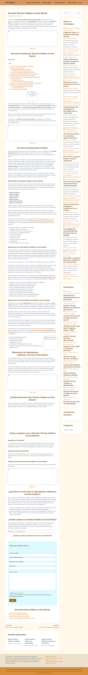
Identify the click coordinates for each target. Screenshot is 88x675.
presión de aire (67, 98)
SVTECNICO (10, 3)
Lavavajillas (66, 127)
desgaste (66, 220)
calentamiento (67, 274)
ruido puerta (74, 98)
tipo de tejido (72, 76)
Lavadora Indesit (68, 173)
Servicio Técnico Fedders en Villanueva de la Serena (22, 618)
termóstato (70, 53)
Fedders (9, 643)
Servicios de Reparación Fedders (17, 67)
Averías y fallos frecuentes (70, 38)
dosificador (73, 125)
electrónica (76, 148)
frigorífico (75, 96)
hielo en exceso (76, 49)
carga (69, 73)
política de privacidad (19, 593)
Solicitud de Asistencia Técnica (19, 87)
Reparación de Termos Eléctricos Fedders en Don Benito (23, 72)
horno (65, 196)
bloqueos (66, 148)
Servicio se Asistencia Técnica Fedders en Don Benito (22, 66)
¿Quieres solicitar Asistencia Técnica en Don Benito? (22, 86)
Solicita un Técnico (72, 2)
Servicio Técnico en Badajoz (33, 2)
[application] (52, 2)
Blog (80, 2)
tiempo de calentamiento (70, 198)
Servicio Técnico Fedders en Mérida (18, 613)
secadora (66, 76)
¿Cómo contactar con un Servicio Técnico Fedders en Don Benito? (25, 77)
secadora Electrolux (74, 276)
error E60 (73, 274)
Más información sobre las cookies (54, 658)
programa (73, 73)
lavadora (66, 150)
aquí (14, 466)
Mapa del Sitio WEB (50, 663)
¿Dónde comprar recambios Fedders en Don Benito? (21, 84)
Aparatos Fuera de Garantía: (17, 80)
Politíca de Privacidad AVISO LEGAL (54, 661)
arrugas (65, 73)
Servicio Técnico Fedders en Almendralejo (19, 616)
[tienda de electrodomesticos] (32, 531)
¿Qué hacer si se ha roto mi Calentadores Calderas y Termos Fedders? (26, 83)
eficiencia (71, 220)
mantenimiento (70, 196)
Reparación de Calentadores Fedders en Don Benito (22, 70)
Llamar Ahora (32, 48)
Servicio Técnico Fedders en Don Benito (19, 614)
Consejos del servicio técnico (71, 212)
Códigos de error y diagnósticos (71, 162)
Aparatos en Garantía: (16, 78)
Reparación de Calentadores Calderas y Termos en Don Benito (24, 73)
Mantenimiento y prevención (70, 237)
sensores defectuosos (69, 51)
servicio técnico (67, 100)
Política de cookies (50, 659)
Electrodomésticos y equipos (71, 65)
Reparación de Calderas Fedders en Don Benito (21, 69)
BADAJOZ (66, 247)
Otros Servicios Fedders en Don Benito (18, 89)
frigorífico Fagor (67, 49)
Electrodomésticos (46, 2)
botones (71, 148)
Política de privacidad (51, 656)
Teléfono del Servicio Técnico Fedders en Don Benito (22, 81)
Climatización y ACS (60, 2)
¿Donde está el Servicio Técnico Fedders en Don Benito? (22, 75)
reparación (71, 150)
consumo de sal (73, 247)
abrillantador (67, 125)
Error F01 (75, 171)
